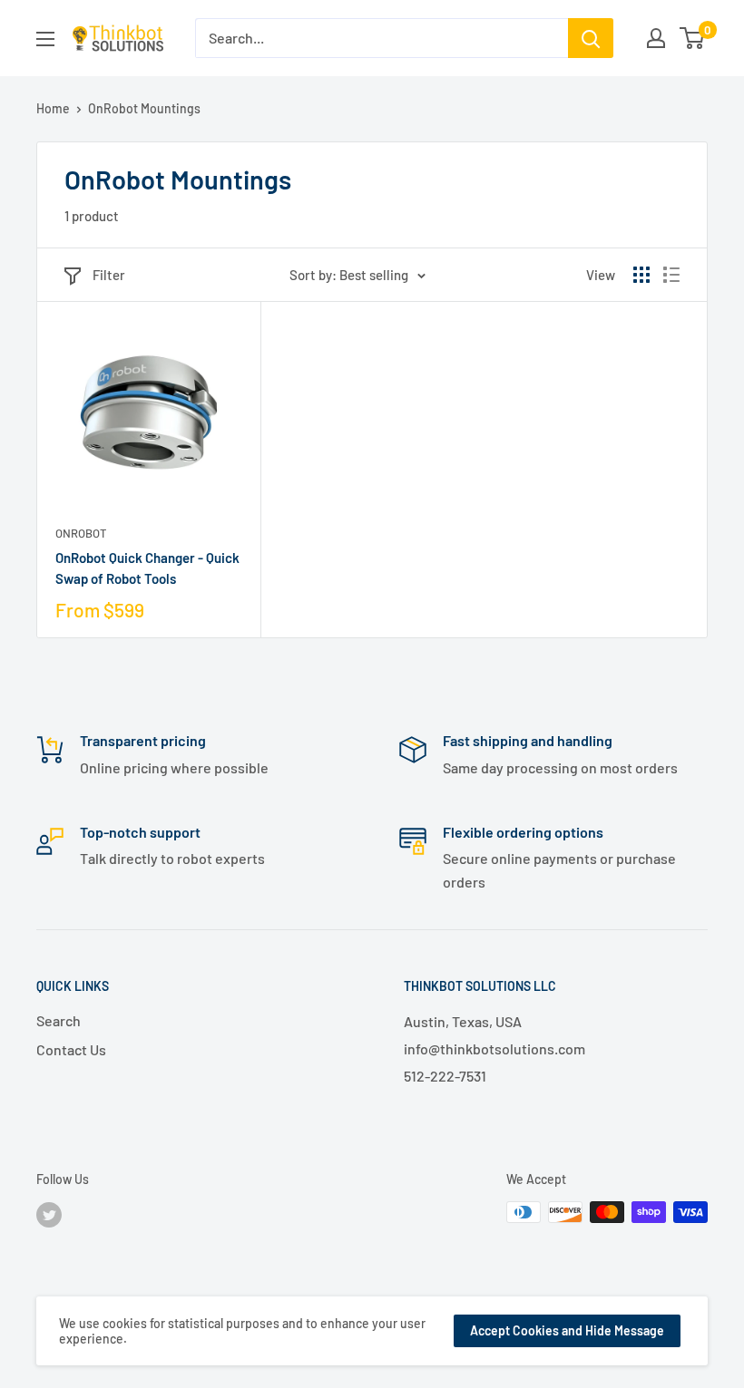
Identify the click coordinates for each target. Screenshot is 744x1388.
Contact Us (71, 1049)
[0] (692, 38)
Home (53, 108)
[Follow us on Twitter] (49, 1214)
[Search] (590, 38)
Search (58, 1020)
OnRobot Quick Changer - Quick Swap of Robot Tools (147, 568)
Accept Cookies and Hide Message (567, 1330)
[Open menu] (45, 39)
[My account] (656, 38)
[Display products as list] (671, 275)
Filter (109, 275)
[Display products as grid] (641, 275)
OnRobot (80, 533)
